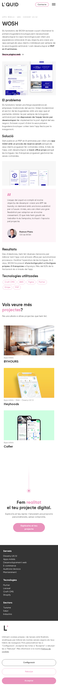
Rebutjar (29, 672)
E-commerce (9, 566)
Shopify (7, 595)
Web (19, 17)
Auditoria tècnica (12, 569)
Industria (7, 614)
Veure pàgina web (11, 54)
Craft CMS (8, 592)
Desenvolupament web (15, 563)
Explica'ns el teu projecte (29, 527)
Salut (5, 611)
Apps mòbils (9, 17)
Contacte (42, 5)
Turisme (7, 608)
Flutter (6, 585)
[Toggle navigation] (53, 4)
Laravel (6, 588)
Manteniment (10, 572)
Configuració (29, 662)
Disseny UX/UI (30, 17)
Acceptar (29, 681)
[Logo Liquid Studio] (10, 4)
